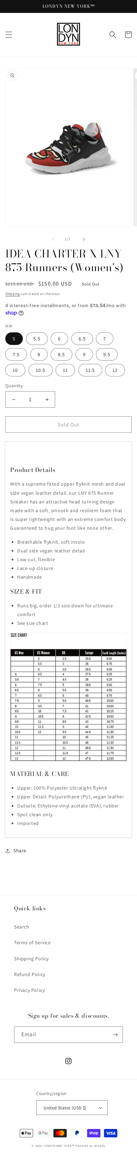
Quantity (14, 386)
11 (65, 370)
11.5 (90, 370)
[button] (9, 34)
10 (15, 370)
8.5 (61, 354)
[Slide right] (84, 239)
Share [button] (19, 850)
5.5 (36, 339)
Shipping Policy (31, 958)
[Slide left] (53, 239)
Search (22, 927)
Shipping (12, 293)
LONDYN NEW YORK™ (59, 1146)
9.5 (106, 354)
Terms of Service (32, 942)
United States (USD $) (65, 1108)
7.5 (16, 354)
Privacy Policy (29, 990)
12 (115, 370)
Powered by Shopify (90, 1146)
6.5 (82, 339)
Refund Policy (29, 974)
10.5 (40, 370)
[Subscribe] (115, 1034)
